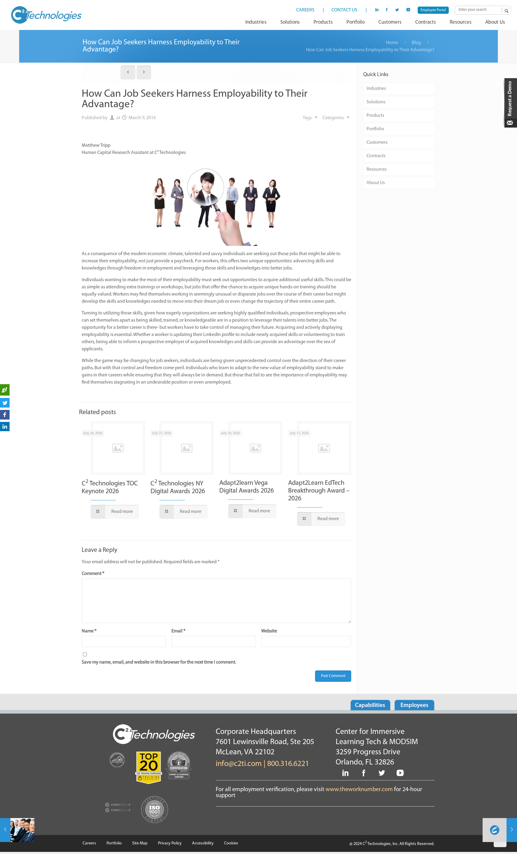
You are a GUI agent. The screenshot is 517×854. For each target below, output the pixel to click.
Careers (89, 843)
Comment (93, 573)
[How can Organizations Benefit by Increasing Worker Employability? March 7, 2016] (17, 830)
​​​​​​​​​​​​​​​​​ (5, 394)
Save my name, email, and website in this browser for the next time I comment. (159, 662)
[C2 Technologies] (46, 15)
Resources (377, 169)
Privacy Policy (170, 843)
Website (269, 631)
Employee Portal (433, 10)
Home (392, 42)
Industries (376, 88)
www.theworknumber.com (359, 790)
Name (89, 631)
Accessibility (203, 843)
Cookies (231, 843)
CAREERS (305, 10)
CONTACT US (344, 10)
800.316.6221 (288, 764)
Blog (416, 42)
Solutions (376, 102)
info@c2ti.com (239, 764)
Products (375, 115)
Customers (377, 142)
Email (178, 631)
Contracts (376, 156)
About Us (376, 183)
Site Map (140, 843)
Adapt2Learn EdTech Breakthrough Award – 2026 (318, 491)
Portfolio (375, 129)
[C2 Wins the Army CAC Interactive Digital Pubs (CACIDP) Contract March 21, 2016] (500, 830)
